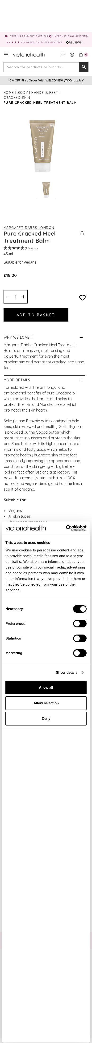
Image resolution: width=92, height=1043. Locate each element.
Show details (66, 672)
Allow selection (46, 703)
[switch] (80, 623)
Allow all (46, 687)
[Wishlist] (63, 54)
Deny (46, 718)
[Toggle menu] (6, 54)
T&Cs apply (73, 80)
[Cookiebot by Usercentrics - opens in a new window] (66, 528)
